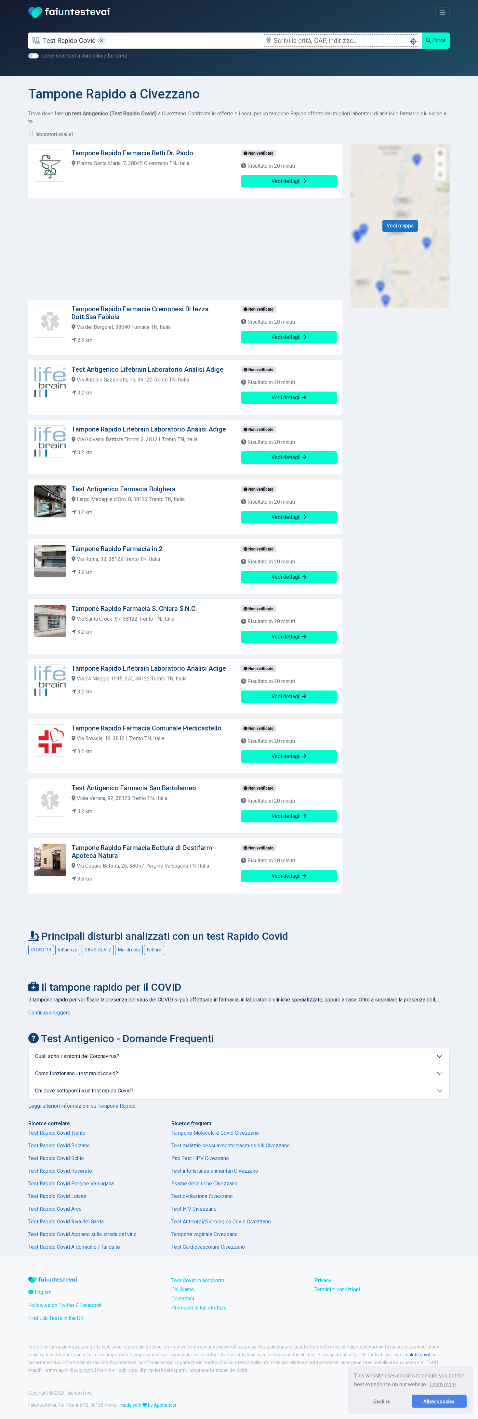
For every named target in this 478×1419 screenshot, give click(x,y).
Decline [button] (381, 1401)
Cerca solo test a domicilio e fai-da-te (84, 56)
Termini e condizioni (337, 1289)
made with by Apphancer (148, 1405)
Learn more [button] (443, 1384)
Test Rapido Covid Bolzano (59, 1145)
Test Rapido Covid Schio (56, 1158)
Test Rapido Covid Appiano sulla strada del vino (82, 1234)
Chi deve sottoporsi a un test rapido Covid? (84, 1091)
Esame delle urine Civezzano (204, 1183)
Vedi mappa (400, 226)
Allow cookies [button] (439, 1401)
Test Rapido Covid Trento (57, 1133)
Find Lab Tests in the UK (56, 1318)
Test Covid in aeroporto (197, 1280)
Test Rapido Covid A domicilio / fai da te (74, 1247)
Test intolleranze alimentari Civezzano (214, 1171)
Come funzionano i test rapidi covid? (76, 1073)
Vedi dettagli (287, 181)
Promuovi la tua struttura (199, 1308)
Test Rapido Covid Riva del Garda (66, 1222)
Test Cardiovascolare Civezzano (208, 1247)
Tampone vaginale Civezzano (204, 1234)
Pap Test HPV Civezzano (200, 1158)
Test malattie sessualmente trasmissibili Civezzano (230, 1145)
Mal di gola (129, 949)
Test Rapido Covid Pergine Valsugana (71, 1183)
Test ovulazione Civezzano (202, 1196)
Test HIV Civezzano (194, 1209)
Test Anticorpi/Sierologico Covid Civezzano (221, 1222)
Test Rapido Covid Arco (55, 1209)
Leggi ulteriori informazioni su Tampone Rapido (82, 1106)
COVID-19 (41, 949)
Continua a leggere (49, 1013)
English (42, 1292)
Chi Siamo (182, 1289)
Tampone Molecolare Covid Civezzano (215, 1133)
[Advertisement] (185, 248)
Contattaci (182, 1299)
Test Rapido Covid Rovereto (60, 1171)
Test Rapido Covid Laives (57, 1196)
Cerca (438, 40)
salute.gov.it (418, 1354)
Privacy (322, 1280)
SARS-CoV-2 (98, 949)
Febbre (154, 949)
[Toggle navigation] (442, 12)
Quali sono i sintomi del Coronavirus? (77, 1056)
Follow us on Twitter (51, 1305)
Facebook (90, 1305)
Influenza (67, 949)
